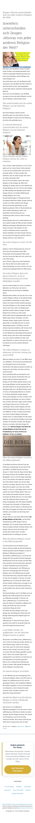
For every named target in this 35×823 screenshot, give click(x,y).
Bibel (29, 726)
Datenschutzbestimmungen (8, 804)
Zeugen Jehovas (20, 726)
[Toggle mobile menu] (31, 3)
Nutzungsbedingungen (21, 804)
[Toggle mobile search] (28, 3)
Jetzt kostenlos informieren (18, 769)
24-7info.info (9, 786)
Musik (28, 790)
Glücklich (27, 786)
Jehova (8, 790)
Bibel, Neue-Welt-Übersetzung (25, 808)
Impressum (30, 804)
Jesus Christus (18, 790)
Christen (5, 728)
